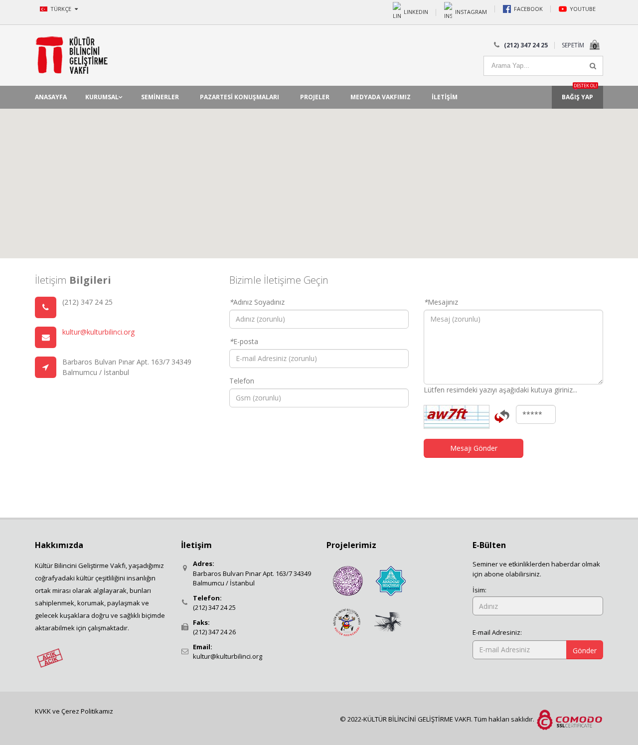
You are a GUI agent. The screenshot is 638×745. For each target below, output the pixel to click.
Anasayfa (51, 97)
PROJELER (314, 97)
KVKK (43, 711)
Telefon (241, 380)
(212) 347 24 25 (214, 607)
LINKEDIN (416, 11)
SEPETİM (573, 45)
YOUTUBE (583, 8)
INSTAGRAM (471, 11)
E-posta (243, 341)
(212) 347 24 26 (214, 631)
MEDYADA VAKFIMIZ (380, 97)
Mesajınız (441, 302)
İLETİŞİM (445, 97)
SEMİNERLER (160, 97)
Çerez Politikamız (87, 711)
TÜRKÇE (61, 8)
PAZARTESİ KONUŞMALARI (239, 97)
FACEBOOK (528, 8)
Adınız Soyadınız (257, 302)
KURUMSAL (102, 97)
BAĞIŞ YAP (579, 93)
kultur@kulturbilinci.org (98, 332)
